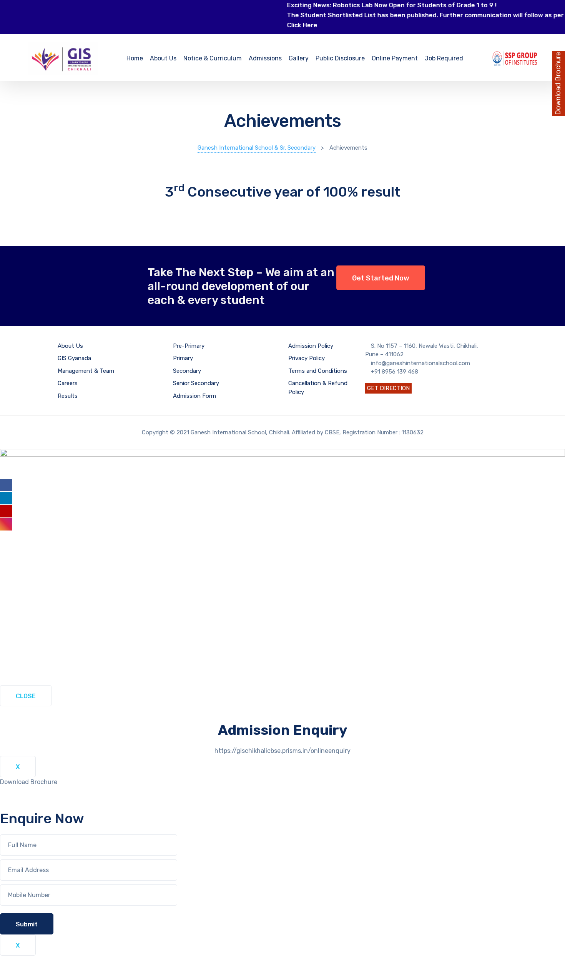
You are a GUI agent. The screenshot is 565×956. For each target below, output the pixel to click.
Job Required (444, 58)
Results (68, 395)
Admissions (265, 58)
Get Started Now (380, 278)
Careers (68, 383)
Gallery (299, 58)
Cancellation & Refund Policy (317, 387)
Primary (183, 358)
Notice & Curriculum (212, 58)
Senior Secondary (196, 383)
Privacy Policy (306, 358)
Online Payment (395, 58)
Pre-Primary (188, 345)
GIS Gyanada (74, 358)
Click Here (287, 25)
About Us (163, 58)
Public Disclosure (340, 58)
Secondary (187, 370)
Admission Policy (310, 345)
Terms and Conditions (317, 370)
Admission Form (194, 395)
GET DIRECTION (388, 388)
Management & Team (86, 370)
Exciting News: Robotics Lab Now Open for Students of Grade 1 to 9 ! (377, 5)
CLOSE (26, 696)
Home (134, 58)
